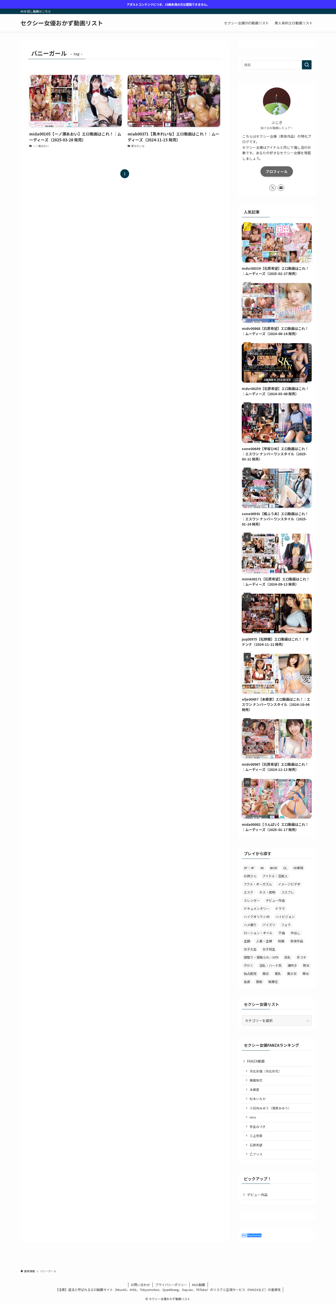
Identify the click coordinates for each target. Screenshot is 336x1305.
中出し (295, 933)
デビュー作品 (275, 900)
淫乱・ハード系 (270, 965)
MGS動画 (198, 1284)
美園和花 (256, 1080)
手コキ (301, 957)
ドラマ (280, 908)
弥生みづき (258, 1126)
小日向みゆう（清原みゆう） (270, 1108)
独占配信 (250, 973)
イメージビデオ (289, 884)
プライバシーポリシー (171, 1284)
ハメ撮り (250, 924)
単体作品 (296, 941)
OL (285, 867)
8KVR (273, 867)
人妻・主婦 (264, 941)
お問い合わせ (140, 1284)
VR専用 (298, 867)
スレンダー (252, 900)
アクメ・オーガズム (258, 884)
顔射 (259, 981)
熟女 (306, 965)
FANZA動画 (256, 1061)
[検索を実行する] (307, 64)
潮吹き (292, 965)
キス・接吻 (267, 892)
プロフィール (277, 171)
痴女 (265, 973)
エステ (248, 892)
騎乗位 (273, 981)
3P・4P (249, 867)
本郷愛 (254, 1089)
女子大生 (250, 949)
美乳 (278, 973)
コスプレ (287, 892)
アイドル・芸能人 (275, 876)
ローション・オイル (258, 933)
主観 (247, 941)
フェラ (286, 924)
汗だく (248, 965)
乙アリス (256, 1154)
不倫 (281, 933)
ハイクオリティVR (257, 916)
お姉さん (250, 876)
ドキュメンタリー (256, 908)
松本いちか (258, 1098)
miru (253, 1117)
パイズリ (268, 924)
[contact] (281, 188)
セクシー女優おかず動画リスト (61, 23)
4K (262, 867)
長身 (247, 981)
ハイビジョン (285, 916)
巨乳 (287, 957)
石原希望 (256, 1145)
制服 (281, 941)
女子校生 (268, 949)
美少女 (292, 973)
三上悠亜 (256, 1135)
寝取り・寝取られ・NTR (261, 957)
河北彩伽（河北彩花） (266, 1071)
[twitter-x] (272, 188)
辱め (306, 973)
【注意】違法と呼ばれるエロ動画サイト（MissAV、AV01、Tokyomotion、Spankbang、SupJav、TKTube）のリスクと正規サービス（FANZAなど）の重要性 (168, 1289)
